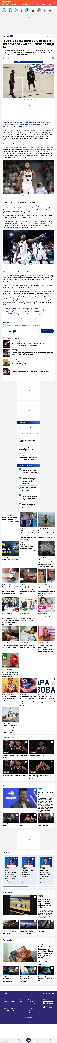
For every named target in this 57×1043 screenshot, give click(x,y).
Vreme (22, 1006)
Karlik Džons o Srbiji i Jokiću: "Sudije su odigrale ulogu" (24, 314)
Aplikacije (30, 1008)
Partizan (8, 4)
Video (21, 999)
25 (25, 741)
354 (20, 478)
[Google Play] (48, 1003)
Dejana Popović (9, 883)
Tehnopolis (14, 1006)
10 (32, 858)
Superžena (13, 1001)
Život (5, 1006)
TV (21, 1001)
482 (20, 469)
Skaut (32, 4)
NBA (13, 369)
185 (20, 487)
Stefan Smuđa (44, 883)
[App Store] (48, 1007)
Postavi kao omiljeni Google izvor (25, 62)
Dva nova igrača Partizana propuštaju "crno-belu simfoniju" (25, 310)
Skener (43, 4)
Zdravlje (6, 1008)
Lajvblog (38, 4)
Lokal (12, 1010)
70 (9, 350)
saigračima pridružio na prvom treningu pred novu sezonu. (22, 124)
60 (9, 360)
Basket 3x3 (14, 359)
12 (17, 921)
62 (50, 858)
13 (25, 761)
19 (52, 761)
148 (20, 495)
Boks (23, 821)
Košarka (7, 868)
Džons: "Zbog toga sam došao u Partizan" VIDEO (22, 308)
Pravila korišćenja (32, 1004)
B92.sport (49, 58)
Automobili (13, 1008)
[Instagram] (49, 993)
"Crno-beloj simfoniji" (25, 122)
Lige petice (41, 821)
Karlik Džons (36, 325)
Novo (3, 4)
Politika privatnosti (33, 1006)
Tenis (40, 789)
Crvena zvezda (16, 4)
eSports (13, 1004)
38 (9, 369)
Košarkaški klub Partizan (22, 325)
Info (5, 999)
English (22, 1004)
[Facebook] (43, 993)
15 (52, 921)
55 (9, 341)
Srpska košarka (15, 341)
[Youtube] (53, 993)
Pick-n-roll (50, 4)
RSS (29, 1010)
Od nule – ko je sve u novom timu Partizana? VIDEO (23, 312)
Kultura (13, 999)
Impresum (30, 1001)
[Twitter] (46, 993)
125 (20, 504)
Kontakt (30, 1012)
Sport (5, 1001)
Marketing (30, 999)
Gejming (41, 944)
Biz (4, 1004)
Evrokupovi (14, 350)
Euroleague (6, 36)
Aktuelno (41, 896)
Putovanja (6, 1010)
